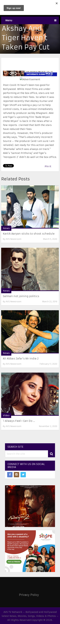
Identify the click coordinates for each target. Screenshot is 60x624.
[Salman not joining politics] (30, 269)
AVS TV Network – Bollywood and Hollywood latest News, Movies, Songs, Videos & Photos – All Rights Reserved (30, 615)
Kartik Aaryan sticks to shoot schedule (28, 233)
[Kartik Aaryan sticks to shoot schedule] (30, 207)
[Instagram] (16, 474)
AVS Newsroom (13, 239)
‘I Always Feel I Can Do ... (19, 420)
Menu (8, 20)
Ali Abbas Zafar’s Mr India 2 (21, 358)
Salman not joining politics (21, 296)
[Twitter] (23, 474)
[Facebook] (9, 474)
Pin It (48, 166)
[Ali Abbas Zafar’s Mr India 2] (30, 331)
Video (6, 415)
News (6, 228)
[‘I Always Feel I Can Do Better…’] (30, 394)
